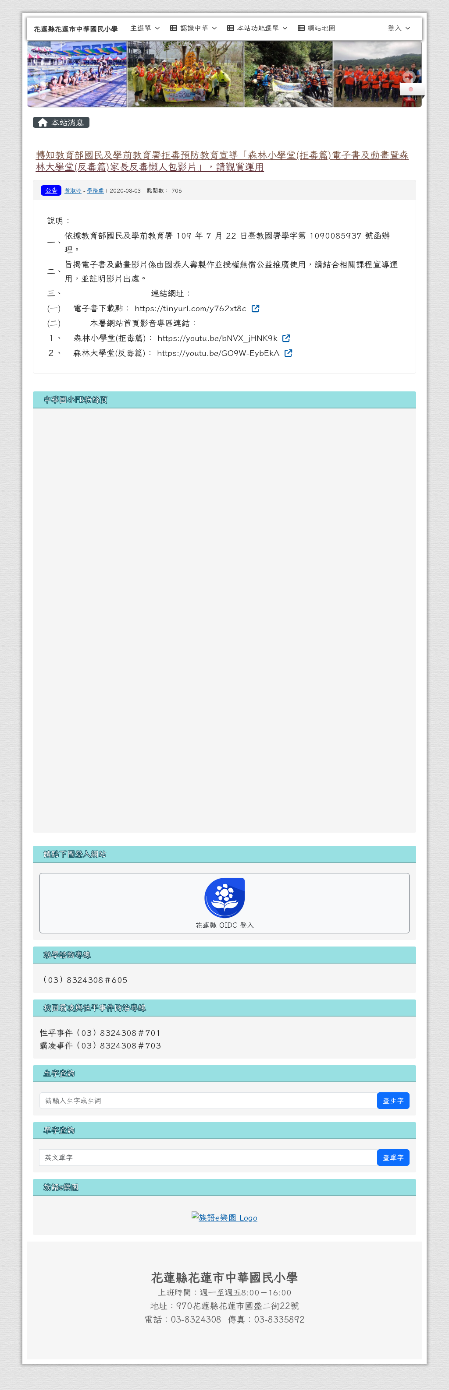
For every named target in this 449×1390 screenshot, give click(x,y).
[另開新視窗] (224, 1216)
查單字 (393, 1157)
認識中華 (194, 28)
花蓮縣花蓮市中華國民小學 (76, 28)
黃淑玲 (73, 191)
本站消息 (66, 122)
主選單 (140, 28)
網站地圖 (321, 28)
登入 (395, 28)
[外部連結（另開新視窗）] (254, 308)
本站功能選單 (258, 28)
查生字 (393, 1100)
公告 (51, 190)
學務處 (95, 191)
